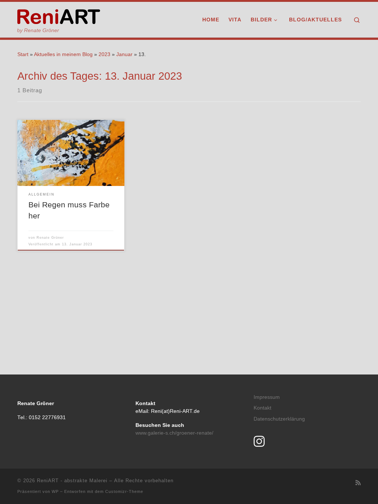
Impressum (267, 397)
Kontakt (262, 408)
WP (55, 491)
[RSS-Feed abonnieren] (358, 482)
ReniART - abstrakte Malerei (72, 480)
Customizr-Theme (124, 491)
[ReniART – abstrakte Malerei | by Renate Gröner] (58, 15)
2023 (104, 54)
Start (22, 54)
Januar (124, 54)
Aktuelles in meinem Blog (63, 54)
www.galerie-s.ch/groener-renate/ (174, 433)
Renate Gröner (50, 237)
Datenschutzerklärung (279, 419)
